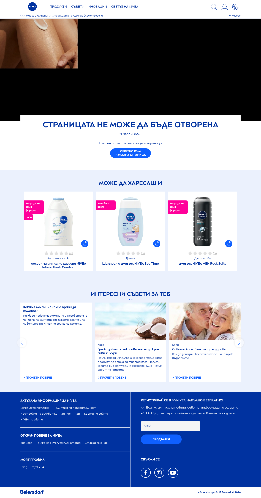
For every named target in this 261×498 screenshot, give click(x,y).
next (239, 342)
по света (31, 419)
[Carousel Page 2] (131, 299)
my (37, 467)
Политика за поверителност (74, 407)
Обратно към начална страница (130, 153)
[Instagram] (159, 473)
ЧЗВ (77, 413)
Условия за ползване (34, 407)
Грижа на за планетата (59, 442)
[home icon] (21, 15)
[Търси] (214, 7)
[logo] (32, 7)
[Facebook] (146, 473)
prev (21, 342)
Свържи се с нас (96, 442)
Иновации (97, 7)
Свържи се (150, 459)
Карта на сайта (96, 413)
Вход (23, 467)
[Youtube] (173, 473)
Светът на (124, 7)
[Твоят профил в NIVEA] (224, 7)
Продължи (161, 439)
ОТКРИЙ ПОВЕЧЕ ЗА (41, 436)
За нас (65, 413)
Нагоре (236, 15)
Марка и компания (37, 15)
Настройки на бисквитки (38, 413)
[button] (84, 243)
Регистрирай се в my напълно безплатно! (182, 400)
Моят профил (32, 460)
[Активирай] (235, 7)
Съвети (77, 7)
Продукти (58, 7)
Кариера (26, 442)
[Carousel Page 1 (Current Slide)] (129, 299)
